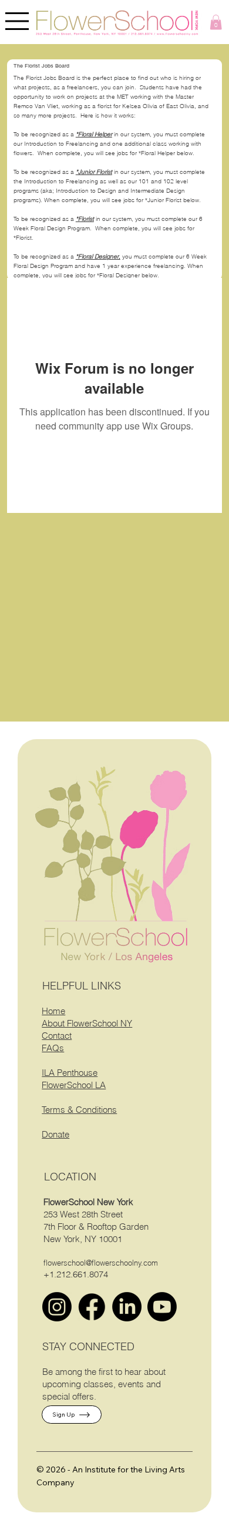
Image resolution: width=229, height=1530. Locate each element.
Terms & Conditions (79, 1109)
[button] (216, 22)
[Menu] (17, 21)
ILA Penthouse (69, 1072)
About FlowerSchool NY (87, 1023)
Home (53, 1010)
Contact (57, 1035)
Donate (55, 1134)
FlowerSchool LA (74, 1085)
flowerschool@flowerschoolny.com (100, 1262)
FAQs (53, 1047)
